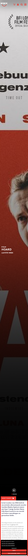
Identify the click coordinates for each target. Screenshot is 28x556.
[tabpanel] (14, 250)
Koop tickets (6, 498)
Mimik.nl (4, 4)
